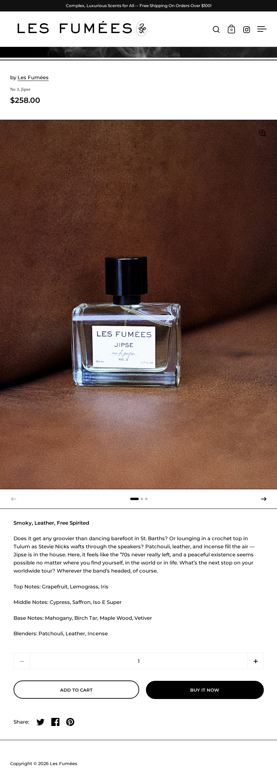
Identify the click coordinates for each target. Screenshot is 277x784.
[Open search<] (216, 29)
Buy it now (204, 690)
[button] (264, 499)
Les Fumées (33, 77)
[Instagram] (246, 29)
